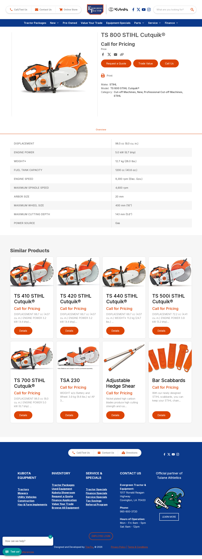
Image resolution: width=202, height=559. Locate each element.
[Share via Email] (115, 54)
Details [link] (23, 330)
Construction (26, 500)
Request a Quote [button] (116, 63)
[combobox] (174, 9)
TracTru (89, 547)
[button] (18, 9)
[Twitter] (168, 454)
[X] (138, 9)
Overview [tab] (101, 129)
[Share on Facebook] (103, 54)
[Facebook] (133, 9)
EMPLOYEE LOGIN (101, 536)
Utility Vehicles (27, 497)
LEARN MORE (169, 516)
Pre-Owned (70, 22)
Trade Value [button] (145, 63)
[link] (68, 9)
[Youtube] (144, 9)
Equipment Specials (118, 22)
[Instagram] (149, 9)
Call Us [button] (169, 63)
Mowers (23, 493)
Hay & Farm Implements (32, 504)
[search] (192, 9)
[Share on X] (109, 54)
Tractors (23, 489)
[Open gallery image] (54, 74)
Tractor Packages (35, 22)
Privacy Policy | (119, 547)
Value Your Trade (91, 22)
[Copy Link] (122, 54)
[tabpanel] (54, 75)
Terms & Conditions (138, 547)
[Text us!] (12, 552)
